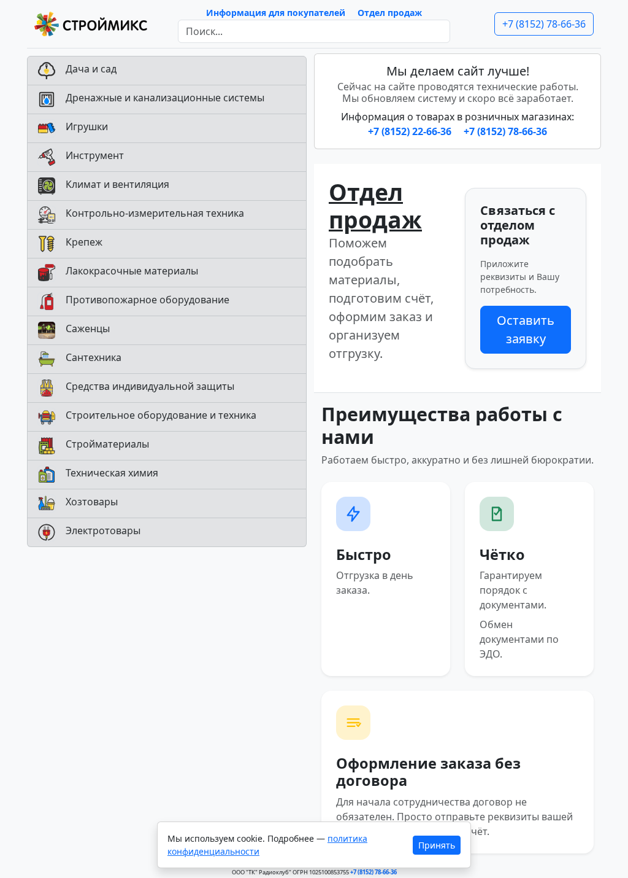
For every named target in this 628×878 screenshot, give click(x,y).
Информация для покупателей (275, 12)
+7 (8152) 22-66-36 (411, 131)
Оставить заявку (525, 329)
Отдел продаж (390, 12)
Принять (436, 845)
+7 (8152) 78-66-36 (544, 24)
